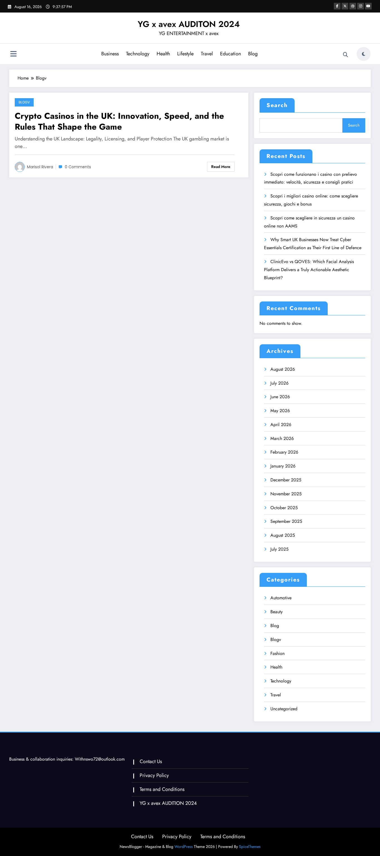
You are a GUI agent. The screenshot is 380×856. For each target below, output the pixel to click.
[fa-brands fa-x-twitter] (345, 6)
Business (110, 53)
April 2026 (280, 424)
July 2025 (279, 549)
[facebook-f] (337, 6)
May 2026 (280, 410)
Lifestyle (185, 53)
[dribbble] (352, 6)
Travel (207, 53)
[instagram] (360, 6)
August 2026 (282, 369)
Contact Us (151, 761)
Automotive (281, 598)
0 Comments (78, 167)
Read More (220, 166)
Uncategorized (283, 709)
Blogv (24, 102)
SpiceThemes (250, 846)
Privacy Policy (154, 775)
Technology (137, 53)
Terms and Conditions (162, 789)
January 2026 (282, 466)
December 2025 (285, 480)
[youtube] (368, 6)
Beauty (276, 611)
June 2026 (280, 397)
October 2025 (284, 507)
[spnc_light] (364, 54)
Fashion (277, 653)
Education (230, 53)
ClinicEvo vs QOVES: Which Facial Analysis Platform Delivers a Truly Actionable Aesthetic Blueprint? (309, 269)
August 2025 (282, 535)
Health (163, 53)
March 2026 (282, 438)
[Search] (345, 55)
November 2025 (286, 494)
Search (277, 105)
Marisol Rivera (40, 167)
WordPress (183, 846)
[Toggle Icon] (13, 54)
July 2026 (279, 383)
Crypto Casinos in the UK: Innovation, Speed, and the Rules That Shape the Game (119, 121)
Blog (253, 53)
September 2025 (286, 521)
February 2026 (284, 452)
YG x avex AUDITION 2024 (168, 803)
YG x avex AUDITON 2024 (189, 24)
